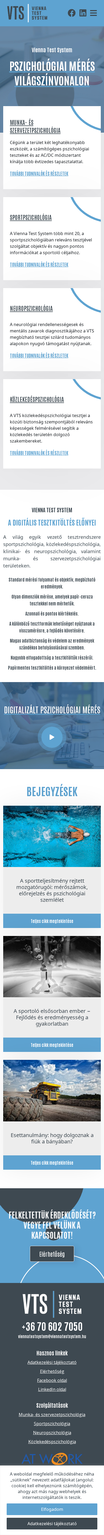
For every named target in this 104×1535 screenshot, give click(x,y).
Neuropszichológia (31, 308)
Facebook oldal (52, 1380)
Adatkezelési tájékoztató (52, 1524)
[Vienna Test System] (52, 737)
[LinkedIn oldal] (84, 13)
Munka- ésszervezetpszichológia (35, 126)
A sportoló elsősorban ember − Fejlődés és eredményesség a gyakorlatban (52, 1017)
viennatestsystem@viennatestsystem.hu (52, 1336)
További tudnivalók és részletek (39, 173)
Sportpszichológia (31, 217)
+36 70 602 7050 (52, 1325)
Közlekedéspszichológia (37, 399)
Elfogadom (52, 1509)
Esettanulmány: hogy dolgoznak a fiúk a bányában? (52, 1138)
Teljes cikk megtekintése (52, 920)
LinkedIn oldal (52, 1389)
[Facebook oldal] (73, 13)
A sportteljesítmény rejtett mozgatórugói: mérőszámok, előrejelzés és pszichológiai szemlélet (52, 890)
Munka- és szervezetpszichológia (52, 1414)
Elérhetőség (52, 1254)
